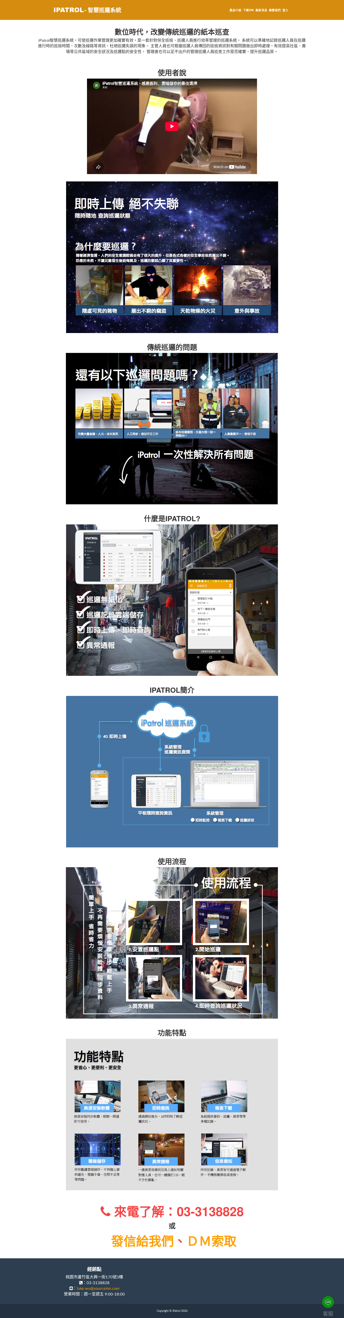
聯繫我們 (275, 10)
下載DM (248, 10)
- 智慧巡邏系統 (102, 10)
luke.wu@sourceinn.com (98, 1289)
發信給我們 (142, 1240)
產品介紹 (235, 10)
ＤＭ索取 (211, 1240)
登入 (285, 10)
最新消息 (261, 10)
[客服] (328, 1302)
